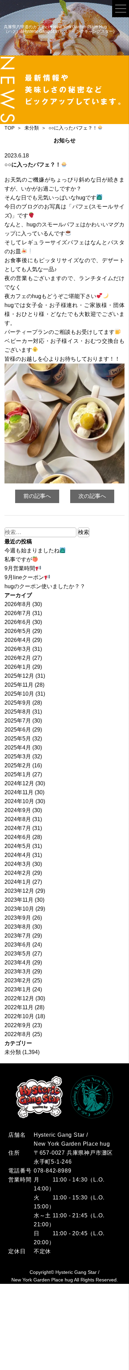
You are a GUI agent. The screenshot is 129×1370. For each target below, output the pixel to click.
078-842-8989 (53, 1171)
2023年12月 (19, 891)
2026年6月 (17, 622)
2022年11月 (18, 1007)
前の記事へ (37, 496)
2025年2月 (17, 765)
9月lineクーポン (24, 577)
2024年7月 (17, 828)
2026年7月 (17, 613)
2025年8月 (17, 712)
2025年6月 (17, 730)
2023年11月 (18, 900)
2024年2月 (17, 873)
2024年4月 (17, 855)
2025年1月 (17, 774)
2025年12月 (19, 676)
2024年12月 (19, 783)
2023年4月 (17, 962)
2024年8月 (17, 819)
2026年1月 (17, 667)
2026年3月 (17, 649)
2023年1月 (17, 989)
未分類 (12, 1052)
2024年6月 (17, 837)
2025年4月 (17, 747)
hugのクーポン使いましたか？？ (44, 586)
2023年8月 (17, 927)
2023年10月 (19, 909)
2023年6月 (17, 945)
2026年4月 (17, 640)
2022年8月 (17, 1034)
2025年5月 (17, 739)
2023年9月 (17, 918)
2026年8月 (17, 604)
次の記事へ (92, 496)
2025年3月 (17, 756)
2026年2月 (17, 658)
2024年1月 (17, 882)
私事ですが (18, 559)
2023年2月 (17, 980)
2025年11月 (18, 685)
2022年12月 (19, 998)
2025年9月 (17, 703)
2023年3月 (17, 971)
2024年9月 (17, 810)
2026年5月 (17, 631)
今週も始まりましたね (32, 550)
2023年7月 (17, 936)
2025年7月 (17, 721)
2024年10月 (19, 801)
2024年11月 (18, 792)
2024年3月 (17, 864)
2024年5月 (17, 846)
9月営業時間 (19, 568)
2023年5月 (17, 954)
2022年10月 (19, 1016)
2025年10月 (19, 694)
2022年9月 (17, 1025)
